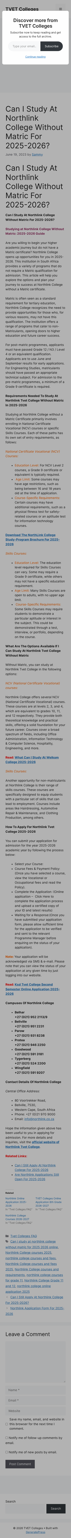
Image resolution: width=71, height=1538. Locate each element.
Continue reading (35, 56)
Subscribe (51, 46)
